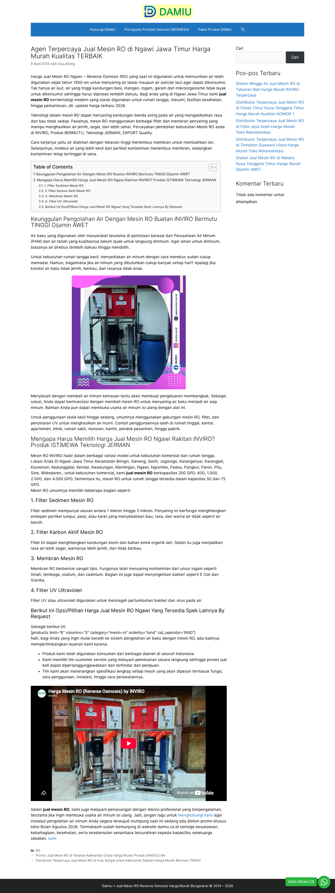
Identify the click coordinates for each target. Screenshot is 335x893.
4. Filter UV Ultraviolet (61, 201)
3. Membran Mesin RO (61, 196)
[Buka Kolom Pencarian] (243, 29)
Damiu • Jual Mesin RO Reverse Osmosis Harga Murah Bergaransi (155, 886)
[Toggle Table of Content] (210, 167)
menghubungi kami (195, 815)
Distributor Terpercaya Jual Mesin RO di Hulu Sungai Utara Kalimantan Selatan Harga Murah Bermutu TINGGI (118, 860)
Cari (239, 48)
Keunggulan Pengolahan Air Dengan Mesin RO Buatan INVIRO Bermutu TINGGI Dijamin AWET (113, 174)
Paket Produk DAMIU (215, 29)
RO (38, 850)
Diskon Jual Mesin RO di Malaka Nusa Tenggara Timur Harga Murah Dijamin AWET (268, 164)
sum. (52, 838)
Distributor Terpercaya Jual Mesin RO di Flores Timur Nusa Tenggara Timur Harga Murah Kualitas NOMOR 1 (270, 108)
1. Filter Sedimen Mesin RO (64, 185)
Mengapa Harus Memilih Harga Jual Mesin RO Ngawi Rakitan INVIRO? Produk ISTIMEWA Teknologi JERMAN (126, 180)
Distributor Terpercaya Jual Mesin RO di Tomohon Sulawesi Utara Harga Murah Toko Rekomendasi (270, 145)
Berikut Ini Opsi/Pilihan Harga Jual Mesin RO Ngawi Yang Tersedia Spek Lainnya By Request (113, 207)
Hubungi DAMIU (103, 29)
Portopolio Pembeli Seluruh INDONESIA (157, 29)
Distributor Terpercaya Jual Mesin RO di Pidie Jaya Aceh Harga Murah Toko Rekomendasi (270, 126)
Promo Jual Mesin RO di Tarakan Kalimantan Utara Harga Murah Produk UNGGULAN (100, 855)
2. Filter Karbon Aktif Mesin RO (67, 191)
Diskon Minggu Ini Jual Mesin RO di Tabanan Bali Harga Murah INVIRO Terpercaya (268, 89)
